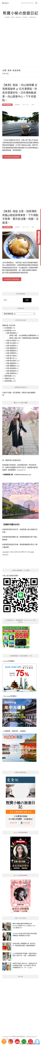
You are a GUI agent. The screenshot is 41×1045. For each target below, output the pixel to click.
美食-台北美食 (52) (12, 343)
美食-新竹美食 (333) (12, 361)
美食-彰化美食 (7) (12, 356)
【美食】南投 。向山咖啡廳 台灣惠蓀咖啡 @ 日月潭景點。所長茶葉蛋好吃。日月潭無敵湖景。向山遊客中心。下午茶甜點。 (19, 93)
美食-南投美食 (7, 104)
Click (38, 237)
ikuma (17, 104)
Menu (6, 3)
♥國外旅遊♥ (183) (10, 376)
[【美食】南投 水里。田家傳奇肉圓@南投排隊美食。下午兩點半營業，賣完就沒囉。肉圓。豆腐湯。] (20, 245)
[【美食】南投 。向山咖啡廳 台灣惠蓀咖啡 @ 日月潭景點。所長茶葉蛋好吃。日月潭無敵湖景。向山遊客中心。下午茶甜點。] (20, 122)
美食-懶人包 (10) (11, 358)
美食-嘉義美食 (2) (12, 348)
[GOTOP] (37, 1041)
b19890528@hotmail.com (22, 474)
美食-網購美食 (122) (12, 366)
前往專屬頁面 (20, 853)
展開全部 (5, 325)
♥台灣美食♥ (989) (10, 330)
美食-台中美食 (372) (12, 340)
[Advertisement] (20, 45)
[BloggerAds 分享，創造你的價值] (20, 842)
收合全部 (12, 325)
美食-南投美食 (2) (12, 333)
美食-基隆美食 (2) (12, 351)
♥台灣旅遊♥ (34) (9, 328)
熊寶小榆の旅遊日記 (20, 13)
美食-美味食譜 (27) (12, 368)
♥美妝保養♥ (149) (10, 381)
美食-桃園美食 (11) (12, 363)
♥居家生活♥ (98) (9, 378)
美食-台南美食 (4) (12, 346)
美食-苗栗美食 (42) (12, 371)
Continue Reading (11, 157)
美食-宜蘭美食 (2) (12, 353)
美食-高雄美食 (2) (12, 373)
